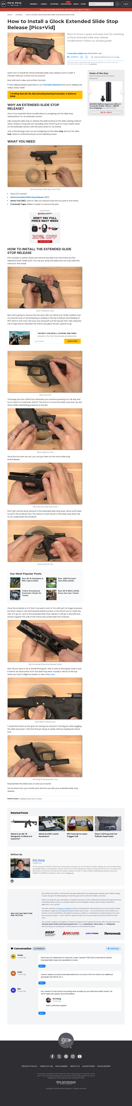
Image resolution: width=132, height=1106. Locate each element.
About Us (70, 873)
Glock (29, 799)
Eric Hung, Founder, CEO (78, 53)
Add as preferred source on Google (106, 57)
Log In (125, 4)
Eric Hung (39, 860)
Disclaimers (61, 1066)
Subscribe (72, 341)
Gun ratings (66, 3)
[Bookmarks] (117, 4)
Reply (42, 966)
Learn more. (93, 64)
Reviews (33, 4)
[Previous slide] (90, 92)
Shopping (54, 4)
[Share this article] (81, 57)
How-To (34, 799)
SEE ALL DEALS (106, 112)
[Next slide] (122, 92)
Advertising (88, 1066)
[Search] (112, 4)
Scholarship (103, 1066)
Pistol (40, 799)
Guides (44, 4)
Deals (76, 4)
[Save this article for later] (86, 57)
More (83, 4)
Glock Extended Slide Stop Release (27, 197)
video (52, 674)
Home (9, 15)
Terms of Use (46, 1066)
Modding (18, 15)
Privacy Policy (29, 1066)
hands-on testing (64, 908)
